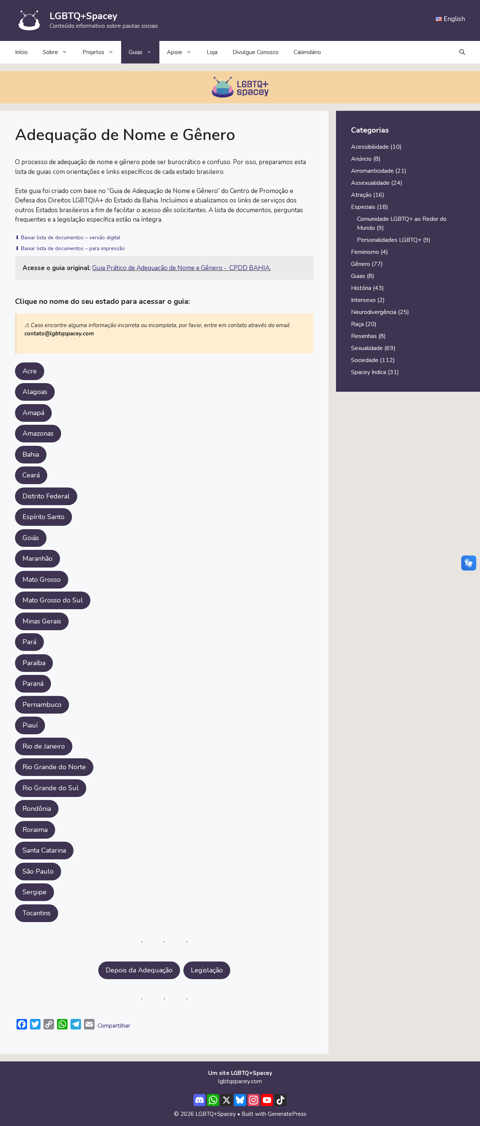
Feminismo (365, 252)
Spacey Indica (368, 372)
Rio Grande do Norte (54, 766)
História (361, 288)
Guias (135, 52)
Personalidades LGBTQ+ (389, 240)
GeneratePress (287, 1114)
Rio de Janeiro (43, 746)
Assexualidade (370, 183)
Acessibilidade (370, 147)
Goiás (30, 537)
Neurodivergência (373, 312)
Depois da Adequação (139, 970)
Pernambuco (42, 704)
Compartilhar (114, 1026)
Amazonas (38, 433)
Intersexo (363, 300)
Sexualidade (367, 348)
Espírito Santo (43, 516)
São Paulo (38, 871)
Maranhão (37, 558)
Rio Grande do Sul (50, 787)
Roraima (35, 829)
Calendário (307, 52)
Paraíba (33, 662)
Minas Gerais (41, 621)
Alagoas (34, 391)
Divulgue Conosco (255, 52)
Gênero (360, 264)
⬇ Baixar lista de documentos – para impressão (70, 248)
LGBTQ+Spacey (83, 16)
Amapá (33, 412)
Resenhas (364, 336)
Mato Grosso (41, 579)
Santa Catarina (44, 850)
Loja (212, 52)
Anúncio (361, 159)
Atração (361, 195)
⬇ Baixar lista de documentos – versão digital (67, 237)
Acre (29, 371)
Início (21, 52)
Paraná (33, 683)
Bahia (30, 454)
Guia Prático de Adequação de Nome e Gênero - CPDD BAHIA (181, 268)
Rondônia (36, 808)
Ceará (31, 475)
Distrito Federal (46, 496)
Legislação (207, 970)
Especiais (363, 207)
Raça (357, 324)
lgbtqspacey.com (240, 1081)
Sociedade (364, 360)
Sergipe (34, 892)
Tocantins (36, 913)
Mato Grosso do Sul (52, 600)
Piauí (30, 725)
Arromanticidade (372, 171)
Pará (29, 641)
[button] (462, 52)
